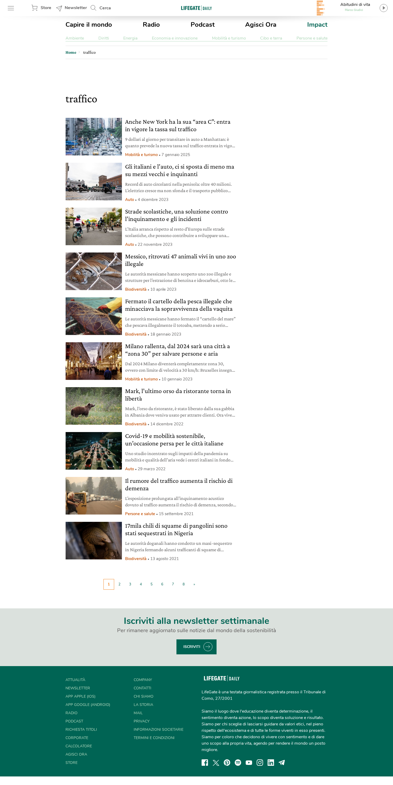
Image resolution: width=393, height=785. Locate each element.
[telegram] (282, 762)
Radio (151, 24)
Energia (130, 38)
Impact (317, 24)
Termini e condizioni (154, 737)
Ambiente (75, 38)
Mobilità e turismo (229, 38)
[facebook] (205, 762)
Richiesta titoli (81, 729)
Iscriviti (191, 646)
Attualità (75, 679)
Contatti (142, 688)
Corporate (77, 737)
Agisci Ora (260, 24)
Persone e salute (312, 38)
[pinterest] (227, 762)
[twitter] (216, 762)
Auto (129, 199)
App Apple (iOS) (80, 696)
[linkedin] (271, 762)
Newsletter (76, 8)
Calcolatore (79, 746)
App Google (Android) (88, 704)
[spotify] (238, 762)
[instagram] (260, 762)
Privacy (141, 721)
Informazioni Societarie (158, 729)
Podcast (203, 24)
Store (46, 8)
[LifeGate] (196, 7)
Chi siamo (143, 696)
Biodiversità (136, 289)
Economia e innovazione (175, 38)
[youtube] (249, 762)
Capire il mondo (89, 24)
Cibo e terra (271, 38)
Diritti (103, 38)
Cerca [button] (105, 8)
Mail (138, 713)
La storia (143, 704)
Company (143, 679)
